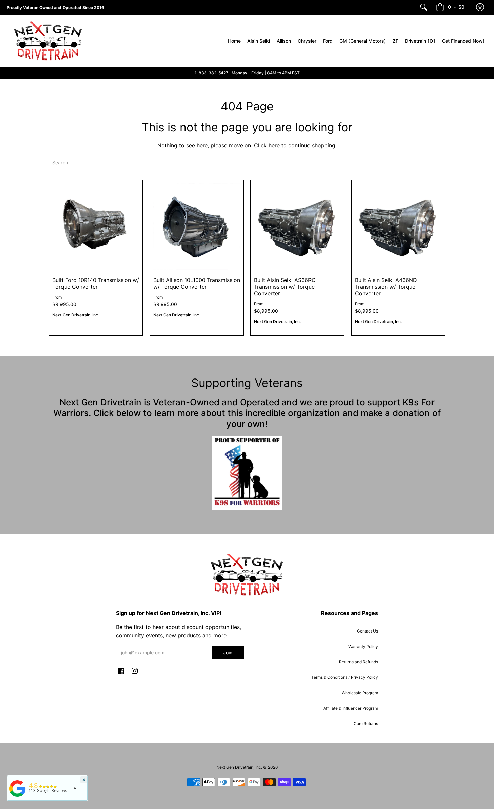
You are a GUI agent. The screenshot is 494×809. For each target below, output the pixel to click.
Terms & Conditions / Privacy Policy (344, 677)
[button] (480, 7)
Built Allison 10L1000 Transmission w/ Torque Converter (196, 283)
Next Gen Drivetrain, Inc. (75, 314)
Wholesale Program (360, 692)
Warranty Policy (363, 646)
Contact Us (367, 631)
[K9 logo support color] (247, 473)
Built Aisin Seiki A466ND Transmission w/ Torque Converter (386, 286)
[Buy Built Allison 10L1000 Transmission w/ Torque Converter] (196, 226)
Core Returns (366, 723)
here (274, 145)
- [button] (456, 7)
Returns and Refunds (358, 661)
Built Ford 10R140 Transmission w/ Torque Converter (95, 283)
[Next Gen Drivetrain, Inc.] (50, 41)
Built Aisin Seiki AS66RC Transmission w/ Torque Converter (285, 286)
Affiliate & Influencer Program (350, 708)
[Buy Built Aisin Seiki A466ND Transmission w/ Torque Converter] (398, 226)
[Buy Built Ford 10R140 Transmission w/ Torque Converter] (95, 226)
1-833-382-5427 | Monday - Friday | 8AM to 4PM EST (247, 72)
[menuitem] (423, 7)
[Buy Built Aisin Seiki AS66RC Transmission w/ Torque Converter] (297, 226)
